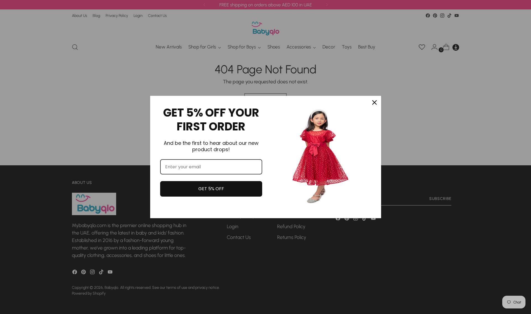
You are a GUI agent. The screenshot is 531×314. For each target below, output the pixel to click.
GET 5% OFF (211, 189)
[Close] (374, 102)
